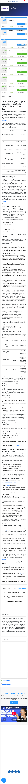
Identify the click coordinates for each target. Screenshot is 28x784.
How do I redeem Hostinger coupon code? (13, 601)
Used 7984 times (21, 83)
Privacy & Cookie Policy (9, 780)
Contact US (14, 762)
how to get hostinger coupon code (9, 482)
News (14, 740)
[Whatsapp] (3, 780)
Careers (14, 764)
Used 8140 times (21, 74)
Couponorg (4, 201)
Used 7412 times (21, 92)
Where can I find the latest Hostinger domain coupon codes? (13, 597)
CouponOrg (4, 120)
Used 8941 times (21, 56)
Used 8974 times (21, 47)
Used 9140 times (21, 26)
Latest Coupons (14, 702)
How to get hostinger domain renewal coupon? (14, 605)
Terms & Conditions (20, 780)
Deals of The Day (14, 753)
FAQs (14, 760)
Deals (14, 751)
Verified (11, 26)
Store (14, 742)
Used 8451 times (21, 65)
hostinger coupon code (17, 445)
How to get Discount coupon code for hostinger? (14, 592)
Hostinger (22, 573)
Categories (14, 744)
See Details (4, 26)
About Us (14, 735)
